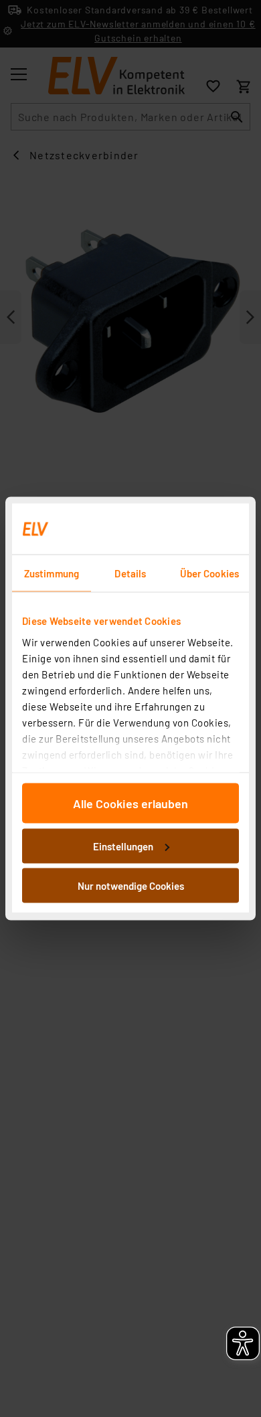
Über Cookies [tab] (209, 573)
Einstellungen (123, 846)
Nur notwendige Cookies (131, 886)
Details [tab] (130, 573)
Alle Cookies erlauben (130, 803)
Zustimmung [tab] (51, 573)
